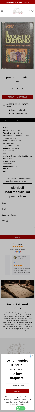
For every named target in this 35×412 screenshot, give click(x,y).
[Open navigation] (5, 11)
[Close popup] (32, 356)
